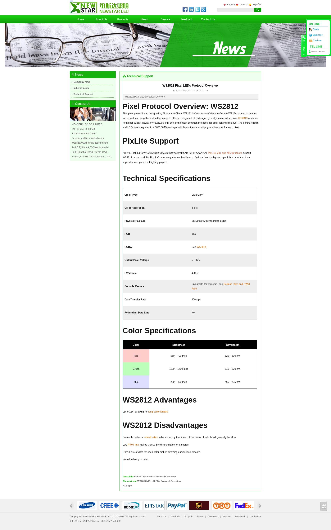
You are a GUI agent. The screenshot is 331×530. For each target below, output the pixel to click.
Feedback (186, 19)
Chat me (317, 40)
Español (257, 4)
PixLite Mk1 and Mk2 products (225, 152)
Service (165, 19)
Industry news (81, 88)
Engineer (317, 35)
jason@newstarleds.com (91, 138)
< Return (127, 486)
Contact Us (208, 19)
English (231, 4)
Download (213, 516)
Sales (316, 29)
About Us (101, 19)
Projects (188, 516)
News (144, 19)
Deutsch (243, 4)
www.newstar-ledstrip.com (94, 142)
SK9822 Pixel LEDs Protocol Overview (155, 476)
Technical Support (83, 94)
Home (80, 19)
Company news (82, 82)
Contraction (303, 46)
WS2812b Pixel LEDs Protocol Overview (159, 481)
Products (123, 19)
